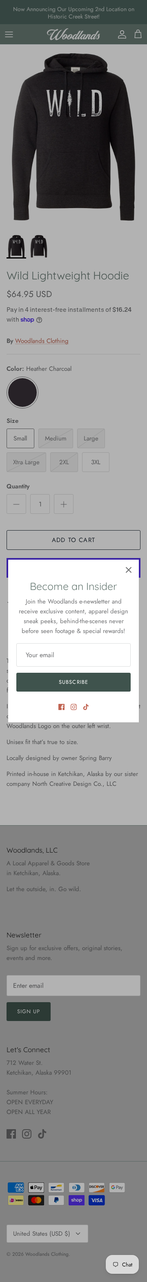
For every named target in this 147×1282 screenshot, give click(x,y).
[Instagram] (74, 707)
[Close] (129, 570)
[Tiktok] (86, 707)
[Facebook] (61, 707)
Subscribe (73, 682)
